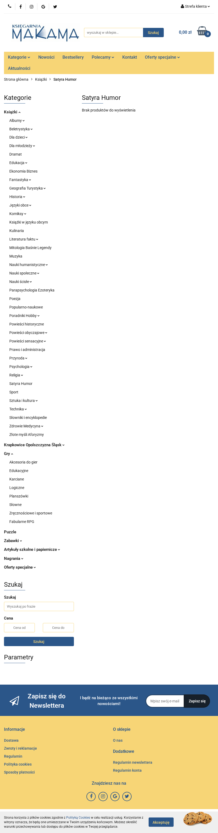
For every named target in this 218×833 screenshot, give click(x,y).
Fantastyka (19, 180)
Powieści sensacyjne (26, 341)
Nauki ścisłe (19, 282)
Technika (17, 409)
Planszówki (18, 496)
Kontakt (129, 57)
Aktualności (19, 68)
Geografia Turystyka (26, 188)
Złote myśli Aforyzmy (26, 434)
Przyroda (17, 358)
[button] (14, 730)
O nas (118, 740)
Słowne (15, 505)
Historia (16, 197)
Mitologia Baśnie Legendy (30, 248)
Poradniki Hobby (23, 316)
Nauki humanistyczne (27, 265)
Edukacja (17, 163)
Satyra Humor (20, 383)
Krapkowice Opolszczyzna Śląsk (33, 445)
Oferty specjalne (161, 57)
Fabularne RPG (21, 521)
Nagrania (12, 558)
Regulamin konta (127, 770)
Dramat (15, 154)
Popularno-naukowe (26, 307)
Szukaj (38, 641)
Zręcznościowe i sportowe (30, 513)
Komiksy (16, 214)
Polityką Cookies (78, 817)
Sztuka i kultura (22, 400)
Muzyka (15, 256)
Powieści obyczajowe (27, 332)
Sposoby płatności (19, 772)
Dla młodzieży (21, 146)
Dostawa (11, 740)
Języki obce (19, 205)
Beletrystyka (20, 129)
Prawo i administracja (27, 349)
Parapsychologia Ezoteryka (31, 290)
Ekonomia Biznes (23, 171)
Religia (15, 375)
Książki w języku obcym (28, 222)
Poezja (14, 299)
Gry (7, 453)
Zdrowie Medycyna (25, 426)
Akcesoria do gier (23, 462)
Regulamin (13, 756)
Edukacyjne (18, 471)
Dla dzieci (17, 137)
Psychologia (19, 366)
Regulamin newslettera (132, 762)
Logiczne (16, 488)
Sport (13, 392)
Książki (11, 112)
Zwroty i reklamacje (20, 748)
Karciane (16, 479)
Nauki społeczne (23, 273)
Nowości (46, 57)
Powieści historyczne (26, 324)
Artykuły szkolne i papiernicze (31, 549)
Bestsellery (73, 57)
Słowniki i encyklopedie (28, 417)
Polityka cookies (18, 764)
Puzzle (10, 532)
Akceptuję (161, 822)
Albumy (16, 120)
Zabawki (12, 540)
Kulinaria (16, 231)
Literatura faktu (22, 239)
